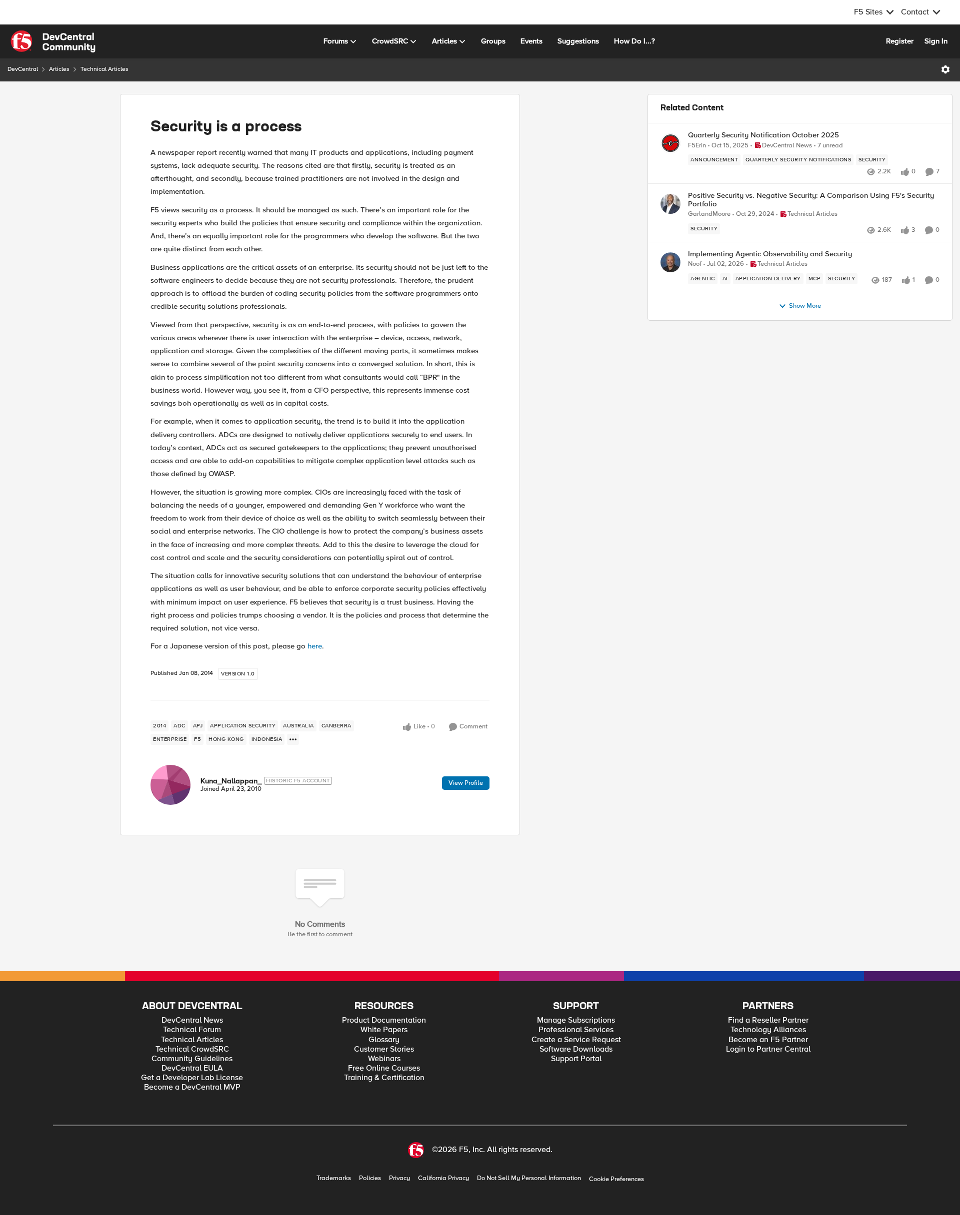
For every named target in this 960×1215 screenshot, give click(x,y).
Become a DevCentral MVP (192, 1087)
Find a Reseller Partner (768, 1020)
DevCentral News (192, 1020)
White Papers (384, 1030)
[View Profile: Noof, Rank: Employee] (670, 262)
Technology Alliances (768, 1030)
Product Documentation (384, 1020)
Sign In (936, 40)
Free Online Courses (384, 1068)
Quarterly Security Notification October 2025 (763, 135)
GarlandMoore (709, 214)
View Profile (465, 783)
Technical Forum (192, 1030)
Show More (805, 306)
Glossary (384, 1040)
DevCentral (23, 69)
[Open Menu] (945, 69)
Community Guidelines (192, 1059)
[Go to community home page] (53, 41)
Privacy (399, 1178)
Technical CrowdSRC (192, 1049)
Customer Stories (384, 1049)
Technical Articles (104, 69)
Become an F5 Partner (768, 1040)
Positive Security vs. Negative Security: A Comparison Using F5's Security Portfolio (811, 199)
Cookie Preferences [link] (616, 1179)
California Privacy (443, 1178)
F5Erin (697, 145)
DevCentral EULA (192, 1068)
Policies (370, 1178)
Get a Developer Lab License (192, 1078)
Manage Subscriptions (576, 1020)
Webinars (384, 1059)
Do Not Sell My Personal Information (529, 1178)
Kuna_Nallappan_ (231, 780)
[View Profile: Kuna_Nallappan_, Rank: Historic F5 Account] (170, 785)
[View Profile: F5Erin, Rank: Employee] (670, 143)
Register (900, 40)
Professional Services (576, 1030)
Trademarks (333, 1178)
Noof (695, 264)
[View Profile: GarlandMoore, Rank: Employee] (670, 204)
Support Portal (576, 1059)
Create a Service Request (576, 1040)
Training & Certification (384, 1078)
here (315, 645)
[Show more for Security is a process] (293, 739)
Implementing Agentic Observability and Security (770, 254)
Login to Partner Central (768, 1049)
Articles (59, 69)
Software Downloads (576, 1049)
